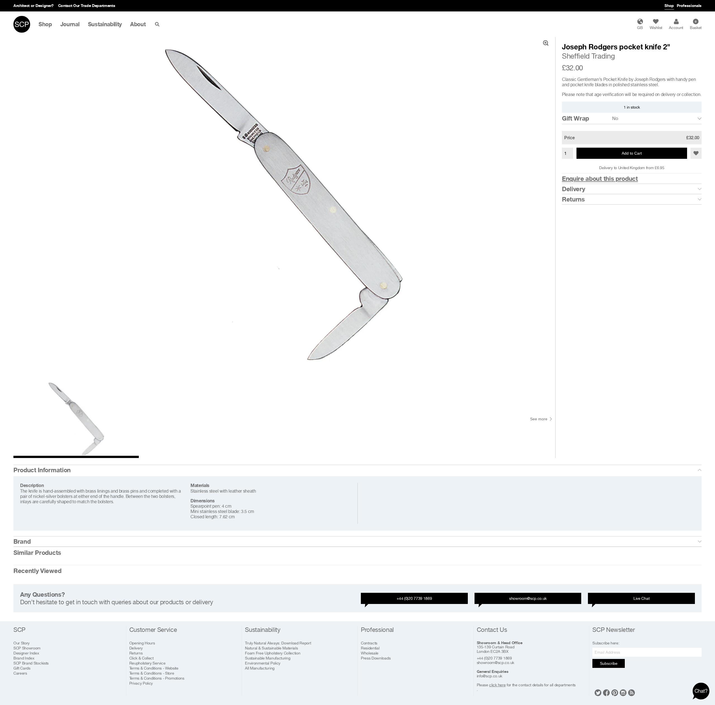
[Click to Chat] (701, 691)
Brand (21, 541)
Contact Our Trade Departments (86, 5)
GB (640, 27)
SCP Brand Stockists (31, 663)
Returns (573, 199)
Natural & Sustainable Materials (271, 648)
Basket (696, 25)
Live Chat (641, 598)
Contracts (369, 643)
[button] (696, 153)
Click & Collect (141, 658)
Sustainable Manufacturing (267, 658)
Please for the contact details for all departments (526, 685)
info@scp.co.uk (489, 676)
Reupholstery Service (147, 663)
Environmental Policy (262, 663)
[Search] (158, 24)
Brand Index (23, 658)
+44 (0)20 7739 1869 (414, 598)
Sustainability (105, 24)
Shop (669, 5)
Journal (70, 24)
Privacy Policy (141, 683)
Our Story (21, 643)
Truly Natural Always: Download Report (278, 643)
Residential (370, 648)
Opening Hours (142, 643)
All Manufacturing (260, 668)
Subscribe (609, 663)
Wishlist (656, 27)
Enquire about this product (600, 178)
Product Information (42, 470)
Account (676, 27)
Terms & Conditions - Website (153, 668)
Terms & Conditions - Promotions (156, 678)
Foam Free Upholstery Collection (272, 653)
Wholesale (369, 653)
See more (538, 419)
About (138, 24)
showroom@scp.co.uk (528, 598)
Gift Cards (21, 668)
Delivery (573, 189)
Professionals (689, 5)
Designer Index (26, 653)
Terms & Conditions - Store (151, 673)
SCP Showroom (26, 648)
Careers (20, 673)
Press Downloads (375, 658)
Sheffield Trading (588, 56)
